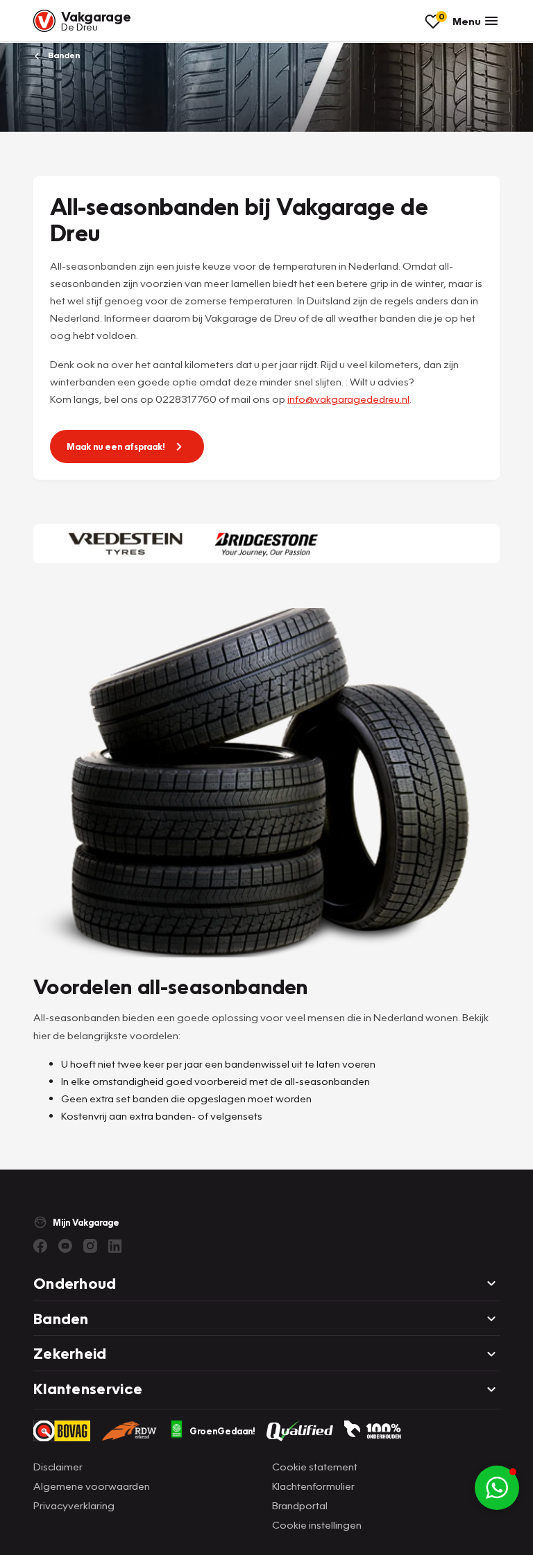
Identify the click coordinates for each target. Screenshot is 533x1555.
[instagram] (90, 1246)
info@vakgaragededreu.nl (348, 398)
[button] (497, 1488)
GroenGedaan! (222, 1430)
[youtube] (65, 1246)
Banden (63, 55)
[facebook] (40, 1246)
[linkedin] (115, 1246)
